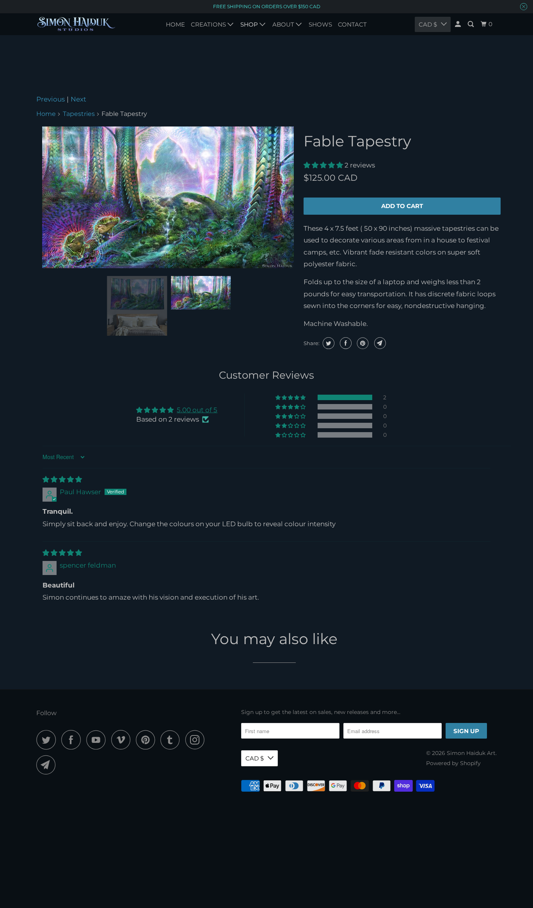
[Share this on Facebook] (345, 343)
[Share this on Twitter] (327, 343)
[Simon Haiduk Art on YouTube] (98, 740)
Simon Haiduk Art (471, 753)
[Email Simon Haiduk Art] (48, 764)
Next (78, 99)
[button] (324, 165)
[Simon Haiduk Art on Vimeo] (122, 740)
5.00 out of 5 (197, 410)
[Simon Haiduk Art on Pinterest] (147, 740)
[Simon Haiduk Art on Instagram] (197, 740)
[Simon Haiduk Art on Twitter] (48, 740)
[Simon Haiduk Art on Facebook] (73, 740)
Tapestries (79, 114)
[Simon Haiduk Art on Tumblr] (172, 740)
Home (46, 114)
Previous (50, 99)
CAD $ (254, 758)
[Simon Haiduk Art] (76, 24)
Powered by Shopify (453, 763)
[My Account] (458, 24)
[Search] (471, 24)
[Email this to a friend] (379, 343)
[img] (62, 479)
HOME (175, 24)
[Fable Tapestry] (168, 197)
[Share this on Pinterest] (362, 343)
